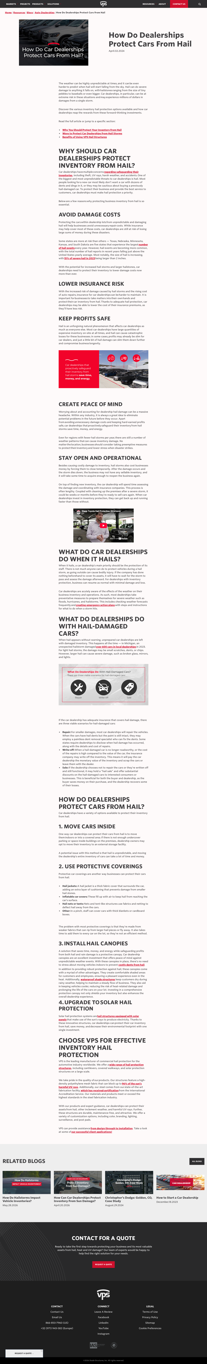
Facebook (103, 1317)
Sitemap (150, 1322)
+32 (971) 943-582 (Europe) (57, 1328)
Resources (149, 4)
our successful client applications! (91, 1131)
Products (38, 4)
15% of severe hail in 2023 (79, 258)
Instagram (103, 1333)
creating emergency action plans (95, 605)
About (162, 4)
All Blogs (197, 1161)
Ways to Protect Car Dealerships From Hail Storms (92, 133)
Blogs (30, 12)
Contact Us (56, 1311)
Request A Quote (103, 1264)
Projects (25, 4)
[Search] (199, 4)
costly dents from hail (131, 964)
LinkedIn (103, 1322)
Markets (11, 4)
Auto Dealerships (45, 12)
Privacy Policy (150, 1317)
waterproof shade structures (98, 979)
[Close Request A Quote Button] (42, 1351)
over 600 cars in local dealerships (116, 646)
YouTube (103, 1328)
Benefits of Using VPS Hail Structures (84, 137)
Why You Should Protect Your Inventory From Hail (92, 130)
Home (8, 12)
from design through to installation (112, 1128)
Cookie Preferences (150, 1328)
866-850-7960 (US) (57, 1322)
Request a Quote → (24, 1353)
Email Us (57, 1317)
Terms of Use (150, 1311)
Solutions (53, 4)
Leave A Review (103, 1311)
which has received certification (100, 1090)
